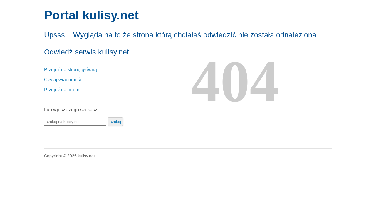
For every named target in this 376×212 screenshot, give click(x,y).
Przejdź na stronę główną (70, 69)
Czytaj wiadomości (63, 79)
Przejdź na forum (61, 89)
